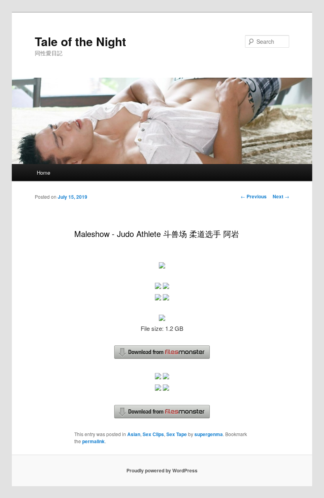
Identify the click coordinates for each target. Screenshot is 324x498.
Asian (133, 434)
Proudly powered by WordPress (162, 470)
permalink (93, 441)
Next (281, 196)
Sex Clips (153, 434)
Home (43, 172)
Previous (254, 196)
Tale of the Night (80, 41)
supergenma (208, 434)
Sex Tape (176, 434)
